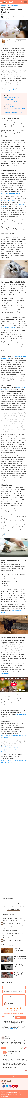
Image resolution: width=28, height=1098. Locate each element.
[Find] (26, 2)
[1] (15, 340)
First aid (12, 906)
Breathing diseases (14, 5)
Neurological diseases (19, 903)
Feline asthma (9, 104)
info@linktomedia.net (12, 1028)
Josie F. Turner (7, 17)
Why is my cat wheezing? (12, 97)
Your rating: (13, 1011)
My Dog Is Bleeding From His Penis (12, 923)
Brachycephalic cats (10, 100)
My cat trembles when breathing (14, 113)
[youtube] (13, 1086)
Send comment (20, 1017)
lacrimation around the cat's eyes (10, 193)
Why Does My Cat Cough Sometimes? (19, 974)
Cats (4, 44)
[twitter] (7, 1086)
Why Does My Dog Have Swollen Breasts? (14, 921)
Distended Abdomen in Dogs (10, 931)
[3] (4, 535)
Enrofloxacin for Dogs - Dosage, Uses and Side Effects (14, 937)
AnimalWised (3, 5)
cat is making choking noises (12, 612)
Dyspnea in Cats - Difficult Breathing (19, 949)
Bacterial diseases (7, 903)
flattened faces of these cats (9, 200)
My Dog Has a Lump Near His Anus (12, 940)
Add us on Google (22, 41)
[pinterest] (16, 1086)
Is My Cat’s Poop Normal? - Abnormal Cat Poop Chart (14, 927)
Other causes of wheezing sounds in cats (14, 109)
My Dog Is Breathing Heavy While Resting (20, 958)
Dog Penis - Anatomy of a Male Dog (12, 918)
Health (8, 5)
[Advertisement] (14, 831)
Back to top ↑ (14, 1077)
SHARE (22, 3)
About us (20, 1092)
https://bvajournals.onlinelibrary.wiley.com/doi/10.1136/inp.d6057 (13, 761)
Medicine (5, 906)
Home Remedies (20, 906)
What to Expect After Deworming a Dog (13, 933)
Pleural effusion (9, 106)
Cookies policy (5, 1096)
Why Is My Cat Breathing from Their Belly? (13, 89)
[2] (19, 478)
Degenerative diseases (13, 909)
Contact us (4, 1094)
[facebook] (3, 1086)
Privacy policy (21, 1094)
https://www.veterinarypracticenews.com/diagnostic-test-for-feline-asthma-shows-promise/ (13, 749)
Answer (3, 1048)
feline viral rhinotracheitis (8, 327)
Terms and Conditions (12, 1094)
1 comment (3, 14)
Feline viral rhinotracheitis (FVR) (13, 102)
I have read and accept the (8, 1017)
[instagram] (10, 1086)
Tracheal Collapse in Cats (20, 966)
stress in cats (5, 673)
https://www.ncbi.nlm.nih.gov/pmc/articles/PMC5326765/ (13, 737)
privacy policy (5, 1018)
